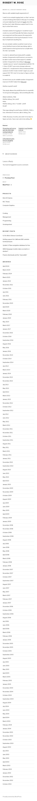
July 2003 (6, 751)
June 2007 (6, 588)
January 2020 (7, 318)
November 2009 (8, 492)
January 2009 (7, 521)
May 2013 (6, 388)
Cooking (5, 213)
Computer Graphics (9, 205)
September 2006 (8, 614)
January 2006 (7, 640)
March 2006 (6, 632)
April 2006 (6, 628)
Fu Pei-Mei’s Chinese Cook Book (12, 235)
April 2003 (6, 762)
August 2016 (7, 344)
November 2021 (8, 285)
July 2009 (6, 503)
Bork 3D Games (7, 198)
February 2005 (7, 680)
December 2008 (8, 525)
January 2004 (7, 728)
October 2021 (7, 288)
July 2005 (6, 662)
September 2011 (8, 440)
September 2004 (8, 699)
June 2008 (6, 547)
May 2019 (6, 322)
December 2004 (8, 688)
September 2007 (8, 580)
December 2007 (8, 569)
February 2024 (7, 273)
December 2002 (8, 776)
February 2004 (7, 725)
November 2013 (8, 381)
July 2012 (5, 414)
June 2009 (6, 506)
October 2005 (7, 651)
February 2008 (7, 562)
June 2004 (6, 710)
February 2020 (7, 314)
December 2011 (8, 429)
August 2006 (7, 617)
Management (7, 217)
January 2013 (7, 399)
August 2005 (7, 658)
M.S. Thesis (6, 202)
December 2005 (8, 643)
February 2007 (7, 599)
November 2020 (8, 303)
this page (27, 62)
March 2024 (6, 270)
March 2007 (6, 595)
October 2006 (7, 610)
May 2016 (6, 347)
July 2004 (6, 706)
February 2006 (7, 636)
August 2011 (7, 444)
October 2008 (7, 532)
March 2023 (6, 277)
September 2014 (8, 362)
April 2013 (6, 392)
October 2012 (7, 407)
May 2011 (6, 447)
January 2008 (7, 566)
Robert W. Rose (13, 2)
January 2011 (7, 458)
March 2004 (6, 721)
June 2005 (6, 665)
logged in (13, 165)
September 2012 (8, 410)
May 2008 (6, 551)
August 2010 (7, 469)
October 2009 (7, 495)
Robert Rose (21, 9)
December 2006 (8, 606)
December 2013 (8, 377)
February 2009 (7, 518)
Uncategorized (11, 154)
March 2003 (6, 765)
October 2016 (7, 336)
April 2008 (6, 555)
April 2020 (6, 307)
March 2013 (6, 395)
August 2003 (7, 747)
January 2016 (7, 351)
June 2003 (6, 754)
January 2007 (7, 603)
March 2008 (6, 558)
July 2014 (6, 366)
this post (23, 82)
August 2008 (7, 540)
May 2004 (6, 714)
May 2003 (6, 758)
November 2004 (8, 691)
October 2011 (7, 436)
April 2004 (6, 717)
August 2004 (7, 702)
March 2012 (6, 425)
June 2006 (6, 625)
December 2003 (8, 732)
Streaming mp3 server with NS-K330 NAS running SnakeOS (9, 130)
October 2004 (7, 695)
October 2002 (7, 784)
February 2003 (7, 769)
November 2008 (8, 529)
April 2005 (6, 673)
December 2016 (8, 333)
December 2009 (8, 488)
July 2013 (5, 384)
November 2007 (8, 573)
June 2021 (6, 296)
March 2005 (6, 677)
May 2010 (6, 477)
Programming (7, 221)
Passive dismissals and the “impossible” (15, 255)
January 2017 (7, 329)
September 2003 (8, 743)
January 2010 (7, 484)
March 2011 (6, 451)
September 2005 (8, 654)
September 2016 (8, 340)
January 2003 (7, 773)
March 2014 (6, 370)
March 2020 (6, 310)
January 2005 (7, 684)
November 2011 (8, 432)
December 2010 (8, 462)
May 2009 (6, 510)
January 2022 (7, 281)
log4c (24, 22)
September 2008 (8, 536)
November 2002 (8, 780)
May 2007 (6, 592)
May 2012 (6, 421)
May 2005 (6, 669)
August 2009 (7, 499)
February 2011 (7, 455)
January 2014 (7, 373)
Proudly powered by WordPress (12, 796)
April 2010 (6, 481)
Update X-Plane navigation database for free (16, 245)
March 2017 (6, 325)
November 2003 (8, 736)
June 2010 (6, 473)
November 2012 (8, 403)
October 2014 (7, 358)
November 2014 (8, 355)
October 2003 (7, 739)
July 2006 (6, 621)
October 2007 (7, 577)
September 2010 (8, 466)
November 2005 (8, 647)
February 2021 (7, 299)
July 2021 (5, 292)
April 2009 (6, 514)
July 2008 (6, 543)
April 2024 (6, 266)
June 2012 (6, 418)
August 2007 (7, 584)
